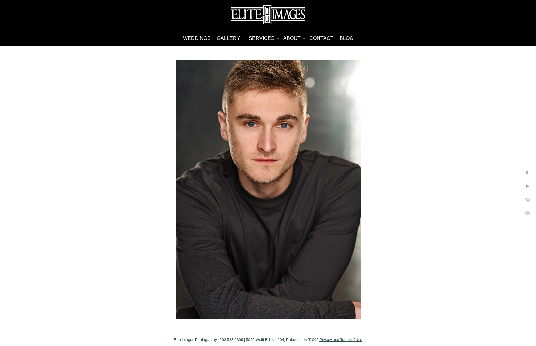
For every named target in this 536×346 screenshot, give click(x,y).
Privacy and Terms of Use (340, 340)
